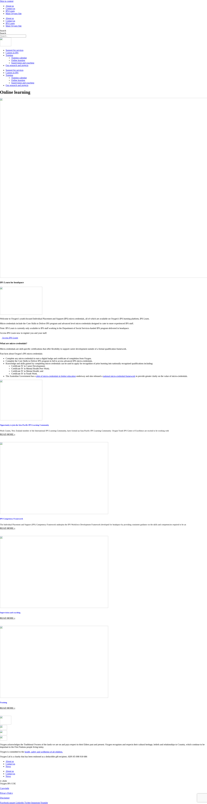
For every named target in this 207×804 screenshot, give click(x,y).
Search (3, 31)
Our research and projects (17, 65)
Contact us (10, 8)
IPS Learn (10, 11)
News (8, 766)
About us (10, 6)
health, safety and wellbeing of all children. (44, 752)
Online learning (18, 60)
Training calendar (19, 58)
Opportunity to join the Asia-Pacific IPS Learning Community (24, 425)
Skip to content (6, 1)
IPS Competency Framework (11, 519)
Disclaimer (5, 798)
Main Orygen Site (14, 13)
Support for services (14, 50)
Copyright (4, 788)
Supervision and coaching (22, 63)
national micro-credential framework (119, 376)
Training (9, 55)
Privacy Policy (6, 793)
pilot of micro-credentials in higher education (56, 376)
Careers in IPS (12, 53)
